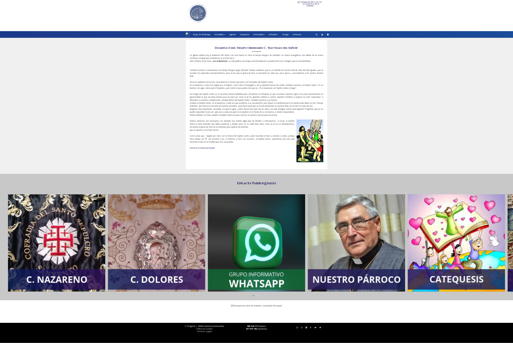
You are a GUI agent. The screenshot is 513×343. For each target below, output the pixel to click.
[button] (253, 295)
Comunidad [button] (258, 34)
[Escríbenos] (297, 327)
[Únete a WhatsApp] (302, 327)
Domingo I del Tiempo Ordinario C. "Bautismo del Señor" (256, 48)
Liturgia (285, 34)
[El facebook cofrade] (310, 327)
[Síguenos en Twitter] (320, 327)
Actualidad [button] (219, 34)
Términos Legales (204, 331)
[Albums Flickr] (328, 34)
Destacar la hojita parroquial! (202, 148)
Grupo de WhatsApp (201, 34)
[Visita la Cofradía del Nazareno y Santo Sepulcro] (315, 3)
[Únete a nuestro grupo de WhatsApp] (316, 34)
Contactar (297, 34)
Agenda (232, 34)
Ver (56, 205)
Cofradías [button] (273, 34)
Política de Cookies (204, 329)
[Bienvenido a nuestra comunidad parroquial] (182, 34)
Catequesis (244, 34)
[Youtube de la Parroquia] (322, 34)
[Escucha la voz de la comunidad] (315, 327)
